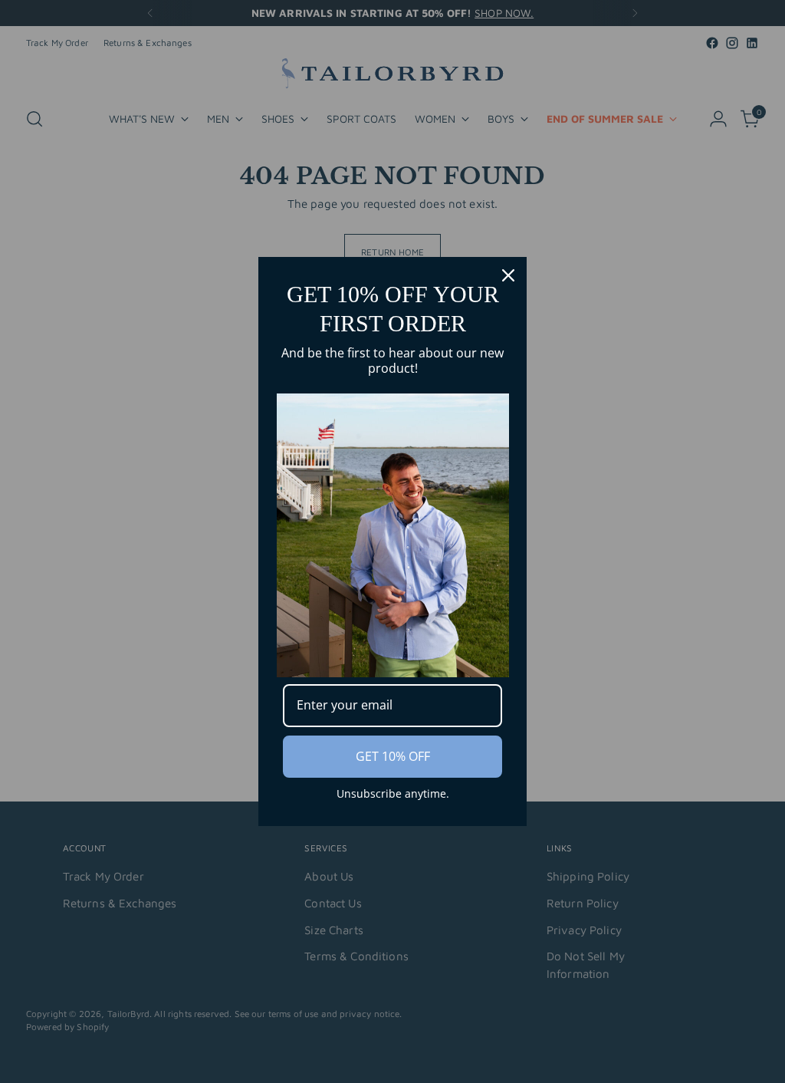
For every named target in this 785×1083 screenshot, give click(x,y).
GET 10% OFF (393, 756)
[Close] (508, 275)
